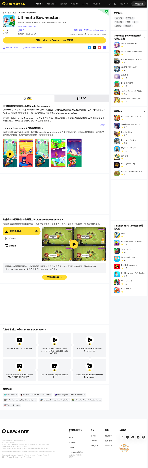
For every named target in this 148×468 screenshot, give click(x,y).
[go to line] (127, 437)
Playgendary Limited (27, 26)
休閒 (128, 22)
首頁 (4, 13)
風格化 (118, 25)
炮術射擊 (118, 22)
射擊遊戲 (129, 18)
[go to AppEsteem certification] (124, 448)
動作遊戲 (118, 18)
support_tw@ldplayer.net (47, 452)
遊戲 (9, 13)
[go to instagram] (138, 437)
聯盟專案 (96, 3)
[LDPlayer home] (13, 4)
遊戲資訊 (63, 3)
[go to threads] (143, 437)
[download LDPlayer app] (115, 3)
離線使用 (128, 25)
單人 (135, 22)
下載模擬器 (138, 3)
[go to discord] (132, 437)
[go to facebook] (122, 437)
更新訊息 (74, 3)
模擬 (14, 13)
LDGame (85, 3)
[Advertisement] (54, 73)
